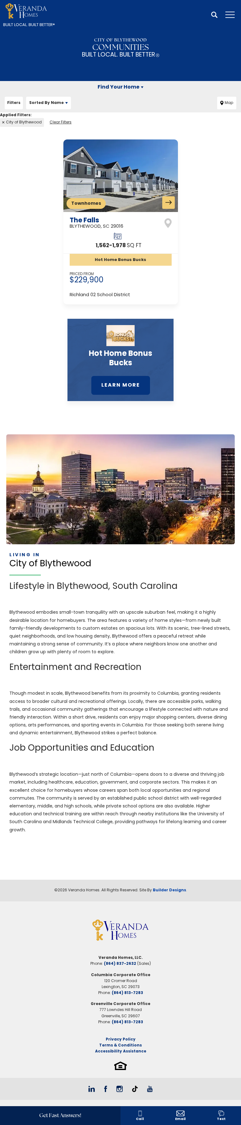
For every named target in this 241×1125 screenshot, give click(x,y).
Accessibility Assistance (120, 1051)
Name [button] (46, 103)
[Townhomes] (120, 176)
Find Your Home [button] (118, 87)
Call (140, 1119)
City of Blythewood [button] (24, 122)
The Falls (96, 223)
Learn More (120, 385)
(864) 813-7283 (127, 993)
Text (221, 1119)
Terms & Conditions (120, 1045)
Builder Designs (169, 890)
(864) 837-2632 (120, 964)
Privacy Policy (121, 1039)
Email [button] (180, 1119)
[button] (214, 15)
